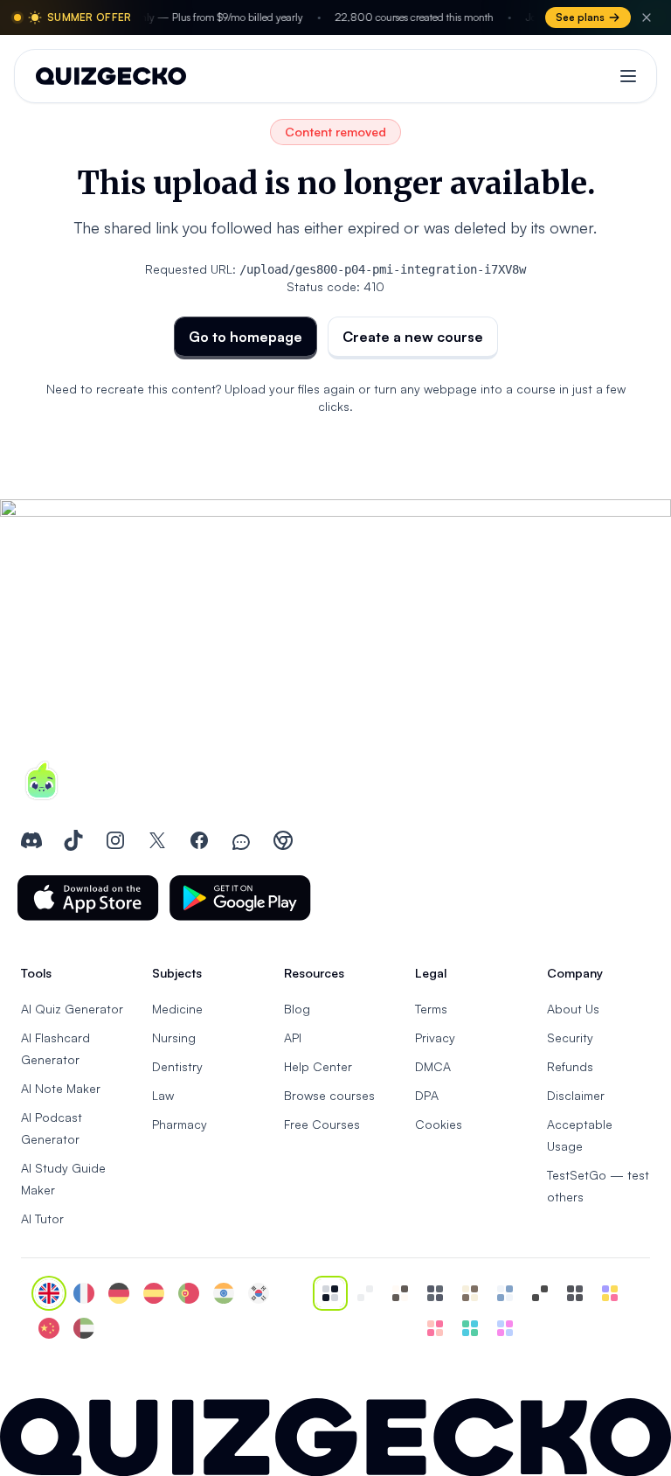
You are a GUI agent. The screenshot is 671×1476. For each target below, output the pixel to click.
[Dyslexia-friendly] (470, 1293)
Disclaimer (576, 1095)
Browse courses (329, 1095)
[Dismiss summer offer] (646, 17)
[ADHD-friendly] (505, 1293)
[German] (119, 1293)
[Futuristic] (470, 1328)
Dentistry (177, 1066)
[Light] (365, 1293)
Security (570, 1037)
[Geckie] (610, 1293)
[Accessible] (540, 1293)
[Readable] (400, 1293)
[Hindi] (224, 1293)
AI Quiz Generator (72, 1008)
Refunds (570, 1066)
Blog (297, 1008)
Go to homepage (245, 336)
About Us (573, 1008)
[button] (88, 898)
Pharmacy (179, 1124)
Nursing (174, 1037)
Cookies (438, 1124)
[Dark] (435, 1293)
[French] (84, 1293)
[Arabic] (84, 1328)
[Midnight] (575, 1293)
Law (163, 1095)
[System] (330, 1293)
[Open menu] (628, 76)
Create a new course (412, 336)
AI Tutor (42, 1218)
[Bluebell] (505, 1328)
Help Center (318, 1066)
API (292, 1037)
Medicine (177, 1008)
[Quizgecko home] (111, 76)
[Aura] (435, 1328)
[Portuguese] (189, 1293)
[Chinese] (49, 1328)
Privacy (435, 1037)
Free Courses (322, 1124)
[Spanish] (154, 1293)
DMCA (433, 1066)
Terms (431, 1008)
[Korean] (259, 1293)
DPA (427, 1095)
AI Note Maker (60, 1088)
